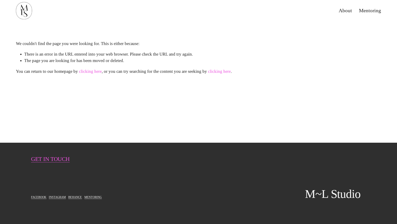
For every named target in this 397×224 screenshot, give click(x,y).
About (345, 10)
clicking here (90, 71)
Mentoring (370, 10)
